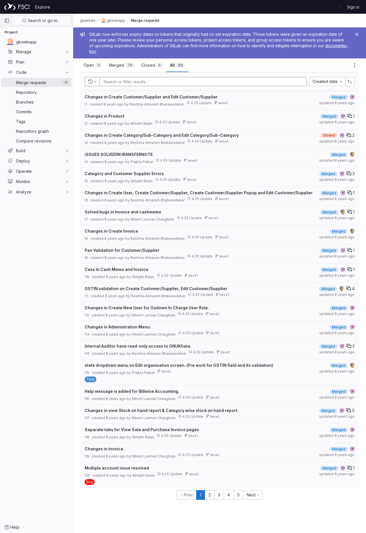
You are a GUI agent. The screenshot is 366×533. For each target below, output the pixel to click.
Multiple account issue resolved (117, 467)
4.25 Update (201, 103)
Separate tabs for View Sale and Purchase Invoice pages (142, 429)
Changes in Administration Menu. (118, 326)
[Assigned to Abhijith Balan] (352, 154)
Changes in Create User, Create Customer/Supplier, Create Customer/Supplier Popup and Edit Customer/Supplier (199, 192)
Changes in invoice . (105, 448)
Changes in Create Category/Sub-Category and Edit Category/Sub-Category (162, 135)
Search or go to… (44, 20)
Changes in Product (104, 116)
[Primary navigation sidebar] (6, 20)
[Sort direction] (350, 81)
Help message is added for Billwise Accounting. (132, 391)
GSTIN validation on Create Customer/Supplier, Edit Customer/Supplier (156, 288)
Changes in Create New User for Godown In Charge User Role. (147, 307)
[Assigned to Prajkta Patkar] (352, 97)
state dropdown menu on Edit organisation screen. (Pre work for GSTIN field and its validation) (179, 365)
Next (252, 494)
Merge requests (145, 20)
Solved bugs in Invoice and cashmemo (123, 211)
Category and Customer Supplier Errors (124, 173)
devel (222, 103)
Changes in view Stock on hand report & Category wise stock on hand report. (161, 410)
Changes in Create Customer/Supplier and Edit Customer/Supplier (151, 96)
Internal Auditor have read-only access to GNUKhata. (138, 346)
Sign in (353, 7)
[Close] (356, 34)
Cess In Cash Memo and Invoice (116, 269)
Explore (42, 7)
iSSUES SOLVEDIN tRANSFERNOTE (119, 154)
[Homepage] (17, 6)
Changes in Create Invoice (111, 231)
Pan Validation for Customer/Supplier (122, 250)
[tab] (93, 65)
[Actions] (354, 65)
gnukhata (88, 20)
